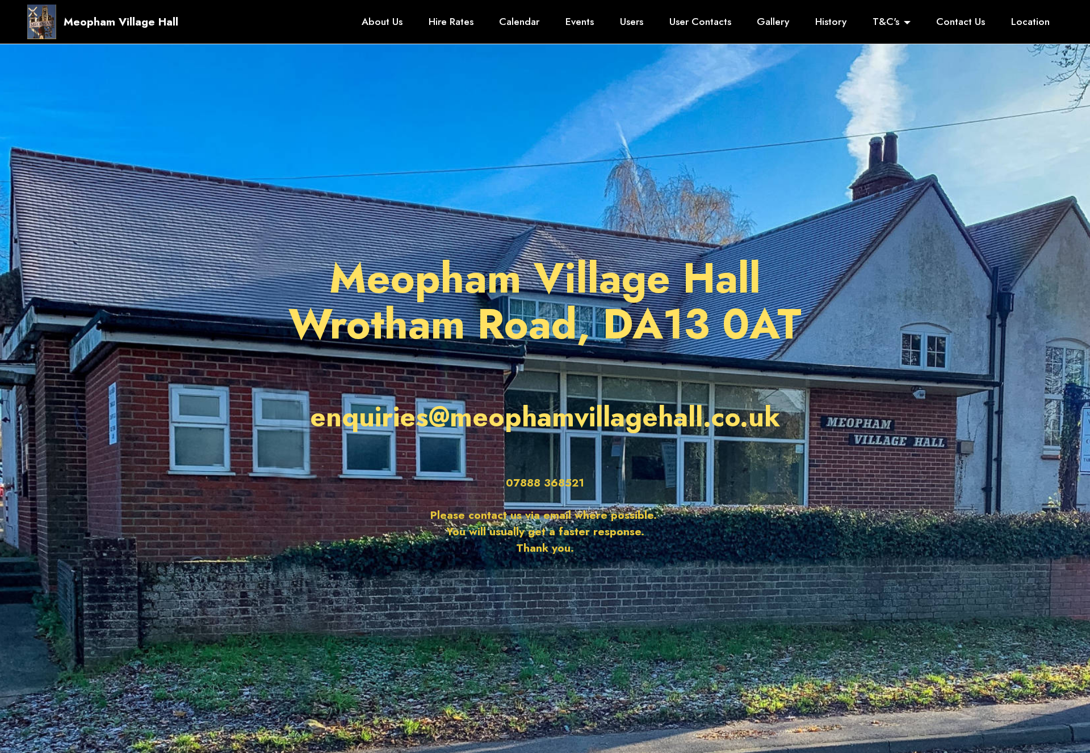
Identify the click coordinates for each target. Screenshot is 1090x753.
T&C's (886, 21)
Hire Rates (451, 21)
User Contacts (700, 21)
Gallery (773, 21)
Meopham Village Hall (121, 21)
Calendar (519, 21)
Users (631, 21)
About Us (382, 21)
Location (1030, 21)
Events (579, 21)
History (830, 21)
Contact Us (960, 21)
